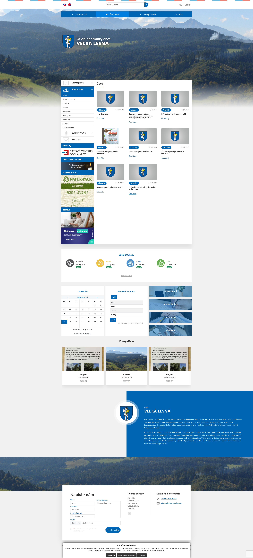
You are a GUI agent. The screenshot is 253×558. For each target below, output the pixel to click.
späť (114, 297)
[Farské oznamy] (110, 99)
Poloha (65, 107)
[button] (78, 14)
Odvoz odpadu (68, 128)
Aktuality (66, 95)
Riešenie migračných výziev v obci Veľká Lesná (142, 188)
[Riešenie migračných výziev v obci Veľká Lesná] (143, 172)
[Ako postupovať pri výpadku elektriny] (175, 136)
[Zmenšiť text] (181, 5)
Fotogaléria (67, 111)
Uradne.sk (139, 323)
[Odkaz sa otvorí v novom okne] (129, 513)
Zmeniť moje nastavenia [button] (126, 555)
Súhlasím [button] (111, 555)
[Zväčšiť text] (188, 4)
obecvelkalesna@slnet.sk (171, 503)
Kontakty (178, 14)
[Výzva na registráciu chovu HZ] (143, 136)
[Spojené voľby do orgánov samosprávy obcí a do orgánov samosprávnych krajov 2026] (143, 99)
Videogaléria (67, 115)
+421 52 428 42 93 (169, 499)
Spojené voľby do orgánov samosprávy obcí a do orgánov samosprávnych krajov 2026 (141, 116)
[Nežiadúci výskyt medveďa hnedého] (110, 136)
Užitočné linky (133, 506)
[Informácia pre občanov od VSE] (175, 99)
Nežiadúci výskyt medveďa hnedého (107, 152)
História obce (133, 501)
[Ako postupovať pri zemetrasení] (110, 172)
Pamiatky (66, 119)
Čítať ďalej (100, 118)
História (66, 103)
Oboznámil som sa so (85, 530)
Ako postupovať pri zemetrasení (109, 187)
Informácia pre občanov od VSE (173, 114)
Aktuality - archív (69, 99)
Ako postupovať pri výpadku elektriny (172, 152)
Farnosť (66, 123)
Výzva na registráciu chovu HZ (141, 151)
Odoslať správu (113, 530)
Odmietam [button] (141, 555)
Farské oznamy (103, 114)
